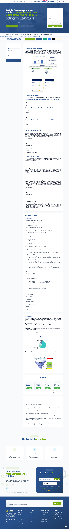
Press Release (20, 524)
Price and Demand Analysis (45, 512)
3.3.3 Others (29, 236)
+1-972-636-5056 (58, 516)
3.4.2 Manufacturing (30, 240)
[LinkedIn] (7, 519)
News (18, 526)
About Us (19, 514)
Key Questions (9, 55)
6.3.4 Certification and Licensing (32, 291)
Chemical (31, 512)
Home (7, 34)
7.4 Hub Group (28, 299)
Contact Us (19, 521)
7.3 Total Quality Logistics (30, 297)
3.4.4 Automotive (30, 243)
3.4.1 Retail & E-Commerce (31, 239)
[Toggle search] (64, 1)
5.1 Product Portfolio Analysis (31, 271)
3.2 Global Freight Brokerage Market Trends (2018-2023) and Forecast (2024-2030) (39, 230)
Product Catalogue (44, 524)
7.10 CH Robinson (29, 309)
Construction (32, 514)
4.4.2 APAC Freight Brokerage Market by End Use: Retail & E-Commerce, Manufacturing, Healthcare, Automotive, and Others (44, 263)
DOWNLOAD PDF (55, 26)
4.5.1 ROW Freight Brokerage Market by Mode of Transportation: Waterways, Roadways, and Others (41, 266)
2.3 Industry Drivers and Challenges (31, 225)
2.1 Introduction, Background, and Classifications (34, 222)
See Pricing (22, 25)
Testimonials (20, 517)
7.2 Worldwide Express (29, 296)
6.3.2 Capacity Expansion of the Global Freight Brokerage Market (37, 288)
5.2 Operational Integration (30, 273)
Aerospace (31, 523)
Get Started (56, 503)
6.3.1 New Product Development (32, 287)
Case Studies (20, 512)
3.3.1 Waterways (30, 233)
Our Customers (20, 519)
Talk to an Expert (30, 25)
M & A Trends (43, 514)
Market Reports (11, 34)
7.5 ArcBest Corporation (30, 301)
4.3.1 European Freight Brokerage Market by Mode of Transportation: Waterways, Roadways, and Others (42, 256)
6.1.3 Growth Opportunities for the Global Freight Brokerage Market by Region (38, 282)
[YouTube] (7, 522)
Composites (31, 519)
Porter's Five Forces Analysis (45, 523)
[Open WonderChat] (66, 526)
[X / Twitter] (9, 519)
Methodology (9, 52)
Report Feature (10, 48)
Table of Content (9, 50)
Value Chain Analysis (44, 521)
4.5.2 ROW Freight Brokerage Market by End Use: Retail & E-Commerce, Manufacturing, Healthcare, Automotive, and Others (44, 268)
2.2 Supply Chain (29, 223)
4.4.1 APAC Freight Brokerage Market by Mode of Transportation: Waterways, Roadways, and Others (41, 261)
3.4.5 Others (29, 244)
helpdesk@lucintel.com (58, 518)
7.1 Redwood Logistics (29, 294)
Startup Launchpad (21, 523)
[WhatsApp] (14, 519)
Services (22, 34)
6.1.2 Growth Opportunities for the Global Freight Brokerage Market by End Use (39, 281)
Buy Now (8, 53)
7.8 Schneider (28, 306)
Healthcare (31, 521)
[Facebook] (12, 519)
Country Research (44, 517)
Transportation (17, 34)
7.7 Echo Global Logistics (30, 304)
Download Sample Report (12, 25)
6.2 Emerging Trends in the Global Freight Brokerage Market (35, 284)
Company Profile (44, 519)
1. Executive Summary (28, 218)
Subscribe (57, 479)
